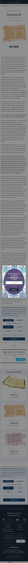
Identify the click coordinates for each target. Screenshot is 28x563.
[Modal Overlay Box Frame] (14, 281)
